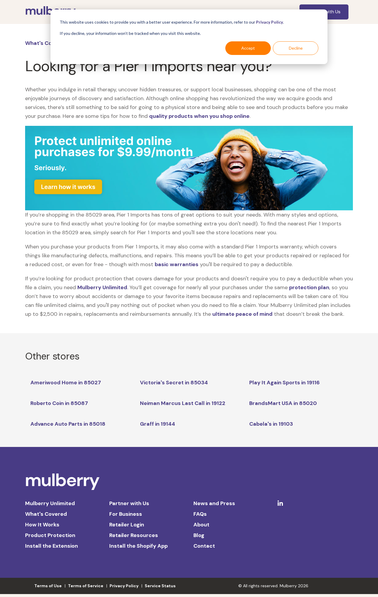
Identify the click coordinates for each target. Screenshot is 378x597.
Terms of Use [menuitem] (48, 585)
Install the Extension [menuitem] (51, 545)
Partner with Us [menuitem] (129, 503)
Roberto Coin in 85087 (59, 403)
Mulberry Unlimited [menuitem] (50, 503)
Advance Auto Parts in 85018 (67, 423)
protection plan (309, 287)
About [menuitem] (201, 524)
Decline (296, 48)
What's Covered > (48, 43)
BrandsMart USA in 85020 (283, 403)
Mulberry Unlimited (102, 287)
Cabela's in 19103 (271, 423)
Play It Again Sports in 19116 (284, 382)
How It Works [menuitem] (42, 524)
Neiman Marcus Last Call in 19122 (182, 403)
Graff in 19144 (157, 423)
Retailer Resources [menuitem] (133, 535)
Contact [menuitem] (204, 545)
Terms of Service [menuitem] (85, 585)
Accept (248, 48)
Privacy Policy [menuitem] (124, 585)
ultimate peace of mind (242, 314)
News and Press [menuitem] (214, 503)
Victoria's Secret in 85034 (174, 382)
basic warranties (176, 264)
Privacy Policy (269, 22)
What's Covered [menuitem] (46, 514)
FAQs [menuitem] (200, 514)
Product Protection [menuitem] (50, 535)
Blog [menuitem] (198, 535)
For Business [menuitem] (125, 514)
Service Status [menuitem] (160, 585)
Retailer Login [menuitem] (126, 524)
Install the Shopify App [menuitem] (138, 545)
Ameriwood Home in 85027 (65, 382)
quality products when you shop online (199, 116)
